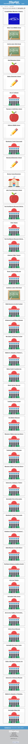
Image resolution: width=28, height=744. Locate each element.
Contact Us (14, 732)
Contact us (7, 727)
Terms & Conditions (14, 736)
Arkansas (6, 6)
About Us (14, 733)
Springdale (12, 6)
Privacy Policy (14, 735)
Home (2, 6)
